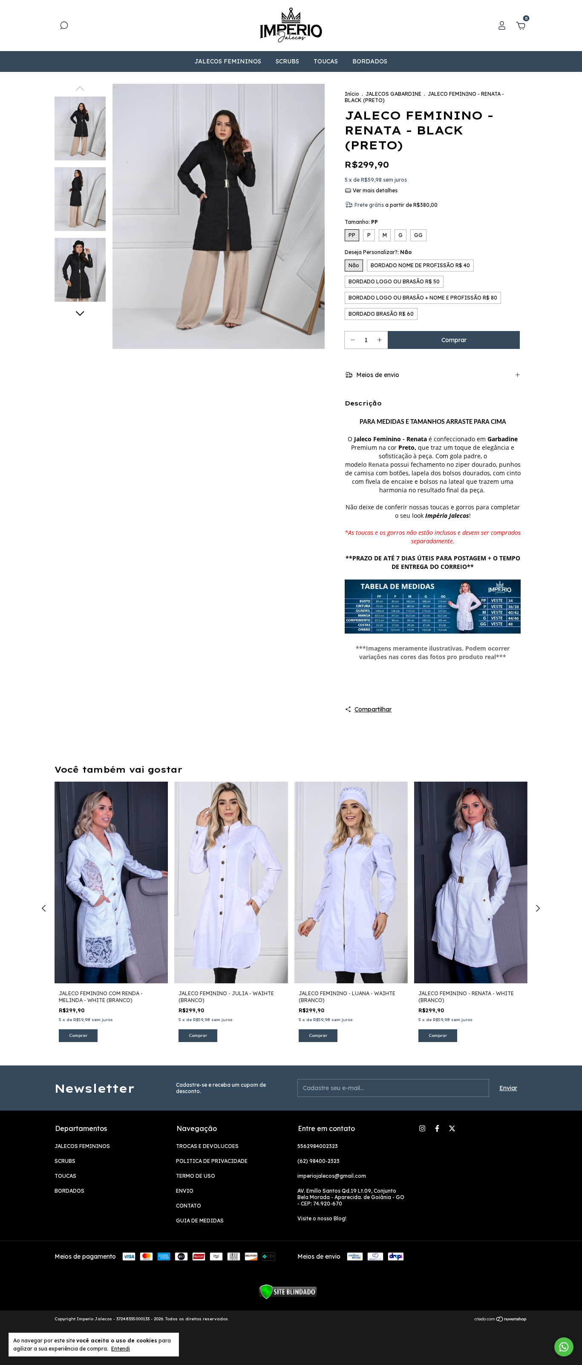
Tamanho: (361, 222)
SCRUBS (287, 61)
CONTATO (188, 1205)
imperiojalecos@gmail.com (331, 1176)
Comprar (78, 1035)
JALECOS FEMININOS (228, 61)
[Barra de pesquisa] (64, 27)
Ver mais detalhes (375, 190)
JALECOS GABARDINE (393, 94)
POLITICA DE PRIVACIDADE (212, 1161)
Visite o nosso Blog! (321, 1218)
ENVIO (184, 1191)
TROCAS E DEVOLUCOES (207, 1146)
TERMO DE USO (195, 1176)
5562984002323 (317, 1146)
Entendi (120, 1348)
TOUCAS (326, 61)
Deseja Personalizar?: (378, 252)
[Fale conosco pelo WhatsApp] (563, 1346)
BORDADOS (369, 61)
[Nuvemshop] (500, 1320)
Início (352, 94)
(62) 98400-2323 (318, 1161)
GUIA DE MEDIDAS (200, 1220)
